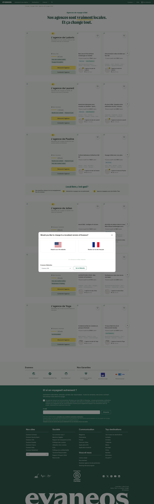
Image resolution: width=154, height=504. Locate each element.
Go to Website (80, 268)
